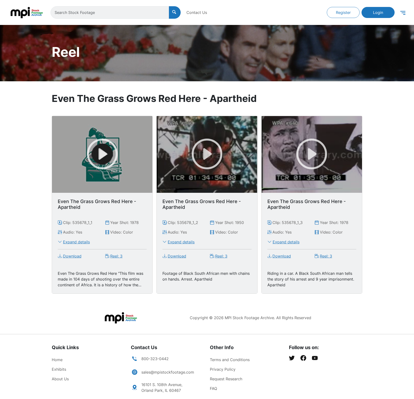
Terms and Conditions (230, 359)
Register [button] (343, 12)
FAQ (213, 388)
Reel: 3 (116, 256)
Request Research (226, 378)
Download (72, 256)
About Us (60, 378)
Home (57, 359)
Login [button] (378, 12)
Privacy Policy (223, 369)
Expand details (76, 242)
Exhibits (59, 369)
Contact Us (196, 12)
